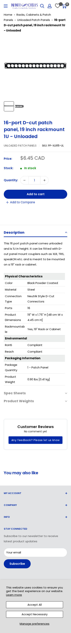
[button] (35, 233)
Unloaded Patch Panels (33, 20)
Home (8, 15)
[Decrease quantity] (24, 180)
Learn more (14, 595)
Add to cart (35, 194)
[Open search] (42, 6)
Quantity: (11, 180)
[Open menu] (6, 6)
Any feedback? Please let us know (35, 440)
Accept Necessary (35, 614)
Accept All (34, 605)
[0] (64, 6)
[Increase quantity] (44, 180)
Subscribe (17, 564)
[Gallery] (35, 75)
